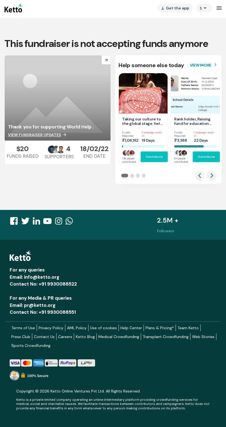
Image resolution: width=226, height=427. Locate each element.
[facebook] (15, 222)
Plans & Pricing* (160, 327)
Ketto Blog (85, 336)
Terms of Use (23, 327)
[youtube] (49, 222)
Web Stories (203, 336)
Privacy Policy (51, 327)
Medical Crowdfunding (118, 336)
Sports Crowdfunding (30, 345)
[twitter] (27, 222)
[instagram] (60, 222)
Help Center (131, 327)
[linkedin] (38, 222)
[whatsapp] (71, 222)
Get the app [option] (175, 8)
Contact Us (44, 336)
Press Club (20, 336)
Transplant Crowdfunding (166, 336)
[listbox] (175, 8)
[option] (204, 8)
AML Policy (77, 327)
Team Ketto (188, 327)
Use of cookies (103, 327)
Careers (65, 336)
